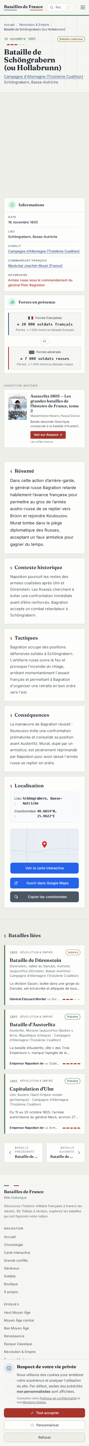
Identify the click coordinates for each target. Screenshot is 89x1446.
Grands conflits (16, 1260)
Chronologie (13, 1245)
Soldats (10, 1276)
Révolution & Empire (34, 25)
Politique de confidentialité (58, 1398)
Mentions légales (34, 1402)
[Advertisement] (44, 139)
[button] (44, 851)
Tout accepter (47, 1413)
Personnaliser (47, 1425)
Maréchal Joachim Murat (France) (35, 266)
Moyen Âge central (19, 1320)
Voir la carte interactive (44, 868)
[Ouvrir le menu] (83, 7)
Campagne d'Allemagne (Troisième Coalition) (43, 76)
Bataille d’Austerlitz (32, 1024)
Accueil (9, 25)
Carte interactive (17, 1253)
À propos (11, 1292)
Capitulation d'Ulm (32, 1089)
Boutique (11, 1284)
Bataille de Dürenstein (35, 960)
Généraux (11, 1268)
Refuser (44, 1437)
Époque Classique (18, 1344)
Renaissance (14, 1336)
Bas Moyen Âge (16, 1328)
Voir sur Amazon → (48, 435)
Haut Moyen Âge (17, 1312)
